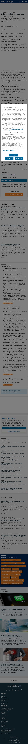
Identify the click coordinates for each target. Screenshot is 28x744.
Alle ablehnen (9, 158)
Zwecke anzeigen (13, 155)
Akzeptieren (19, 158)
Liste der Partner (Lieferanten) (8, 150)
